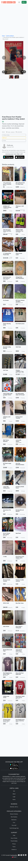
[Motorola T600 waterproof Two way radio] (20, 221)
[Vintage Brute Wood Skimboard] (20, 268)
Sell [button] (25, 2)
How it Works (14, 838)
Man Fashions (14, 817)
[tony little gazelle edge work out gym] (20, 384)
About (14, 794)
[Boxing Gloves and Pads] (7, 641)
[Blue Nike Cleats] (20, 594)
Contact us (14, 849)
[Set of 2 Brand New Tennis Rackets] (7, 524)
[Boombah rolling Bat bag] (7, 338)
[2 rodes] (7, 547)
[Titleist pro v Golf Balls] (20, 197)
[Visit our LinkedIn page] (26, 855)
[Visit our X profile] (21, 855)
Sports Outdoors (10, 35)
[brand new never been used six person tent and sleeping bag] (7, 268)
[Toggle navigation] (19, 2)
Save (5, 140)
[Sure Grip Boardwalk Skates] (20, 454)
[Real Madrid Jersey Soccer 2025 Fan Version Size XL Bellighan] (20, 710)
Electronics (14, 819)
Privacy (14, 844)
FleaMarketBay (13, 855)
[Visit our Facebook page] (23, 855)
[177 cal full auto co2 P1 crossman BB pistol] (7, 174)
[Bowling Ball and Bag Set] (20, 501)
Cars (14, 822)
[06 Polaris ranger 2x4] (7, 454)
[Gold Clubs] (20, 338)
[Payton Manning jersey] (7, 314)
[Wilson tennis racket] (20, 244)
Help (14, 835)
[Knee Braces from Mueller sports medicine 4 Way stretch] (20, 547)
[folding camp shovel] (7, 687)
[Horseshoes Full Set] (7, 501)
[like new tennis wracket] (7, 571)
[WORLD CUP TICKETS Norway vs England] (7, 197)
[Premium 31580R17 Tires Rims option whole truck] (20, 361)
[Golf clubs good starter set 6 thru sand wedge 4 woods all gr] (7, 221)
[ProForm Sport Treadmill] (20, 408)
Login (14, 796)
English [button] (15, 857)
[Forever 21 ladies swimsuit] (20, 571)
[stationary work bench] (7, 408)
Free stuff (14, 825)
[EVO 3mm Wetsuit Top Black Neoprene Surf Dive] (20, 291)
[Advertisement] (14, 20)
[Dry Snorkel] (7, 291)
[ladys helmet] (7, 617)
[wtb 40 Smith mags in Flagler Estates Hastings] (7, 384)
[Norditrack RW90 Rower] (20, 478)
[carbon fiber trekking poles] (7, 478)
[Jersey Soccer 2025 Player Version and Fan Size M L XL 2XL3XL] (20, 641)
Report (5, 137)
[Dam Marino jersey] (20, 314)
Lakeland (13, 132)
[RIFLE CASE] (7, 594)
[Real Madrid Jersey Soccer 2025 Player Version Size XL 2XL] (7, 664)
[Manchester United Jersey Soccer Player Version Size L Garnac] (20, 687)
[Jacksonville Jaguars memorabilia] (20, 431)
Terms (14, 846)
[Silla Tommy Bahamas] (7, 431)
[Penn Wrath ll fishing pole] (20, 617)
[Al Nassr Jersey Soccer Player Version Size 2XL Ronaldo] (7, 710)
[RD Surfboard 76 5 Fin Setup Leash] (20, 174)
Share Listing (6, 135)
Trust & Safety (14, 841)
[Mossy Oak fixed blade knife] (20, 664)
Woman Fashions (14, 814)
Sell (14, 791)
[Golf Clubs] (7, 361)
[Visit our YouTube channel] (19, 855)
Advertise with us (14, 806)
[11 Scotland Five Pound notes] (7, 244)
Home (3, 35)
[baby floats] (20, 524)
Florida (8, 132)
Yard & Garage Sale (14, 828)
